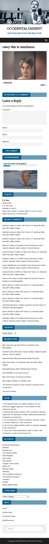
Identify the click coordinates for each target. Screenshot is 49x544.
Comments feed (8, 516)
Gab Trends (6, 458)
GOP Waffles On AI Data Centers (15, 373)
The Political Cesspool (10, 477)
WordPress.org (8, 520)
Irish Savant (7, 460)
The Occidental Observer (12, 474)
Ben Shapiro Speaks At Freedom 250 (16, 380)
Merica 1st (6, 466)
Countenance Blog (9, 453)
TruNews (5, 479)
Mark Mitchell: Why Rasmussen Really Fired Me (20, 358)
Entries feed (7, 512)
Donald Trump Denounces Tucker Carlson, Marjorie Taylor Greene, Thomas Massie (22, 246)
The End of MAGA (9, 391)
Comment (6, 109)
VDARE (5, 482)
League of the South (10, 463)
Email (4, 134)
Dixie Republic (7, 455)
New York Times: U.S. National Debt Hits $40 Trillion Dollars (24, 253)
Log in (4, 508)
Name (4, 127)
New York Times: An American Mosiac (16, 377)
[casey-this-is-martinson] (24, 78)
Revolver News (8, 469)
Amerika (5, 447)
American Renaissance (11, 445)
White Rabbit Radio (9, 484)
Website (5, 141)
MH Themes (38, 541)
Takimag (5, 471)
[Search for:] (24, 529)
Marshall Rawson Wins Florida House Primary (19, 369)
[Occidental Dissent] (24, 23)
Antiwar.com (7, 450)
